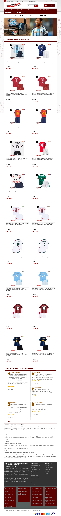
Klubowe (7, 10)
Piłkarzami (13, 10)
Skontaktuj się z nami (35, 469)
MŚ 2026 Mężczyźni (10, 12)
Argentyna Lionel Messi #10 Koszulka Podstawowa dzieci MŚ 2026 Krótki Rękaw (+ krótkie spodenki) (16, 61)
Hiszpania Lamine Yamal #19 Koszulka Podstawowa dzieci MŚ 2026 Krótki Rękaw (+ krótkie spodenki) (17, 126)
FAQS (32, 481)
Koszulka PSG (19, 476)
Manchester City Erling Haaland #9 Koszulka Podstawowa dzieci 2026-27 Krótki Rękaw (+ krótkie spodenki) (16, 289)
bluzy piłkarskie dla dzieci (50, 488)
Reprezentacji (25, 10)
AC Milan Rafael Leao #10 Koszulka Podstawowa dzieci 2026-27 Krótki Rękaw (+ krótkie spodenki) (16, 321)
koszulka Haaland (22, 494)
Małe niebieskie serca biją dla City (12, 443)
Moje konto (47, 465)
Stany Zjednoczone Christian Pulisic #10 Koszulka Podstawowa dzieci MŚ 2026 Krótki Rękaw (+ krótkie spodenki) (17, 191)
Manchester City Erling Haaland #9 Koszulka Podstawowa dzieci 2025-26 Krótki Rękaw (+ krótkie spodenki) (42, 393)
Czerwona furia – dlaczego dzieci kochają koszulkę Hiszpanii (19, 452)
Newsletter (47, 471)
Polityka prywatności (35, 465)
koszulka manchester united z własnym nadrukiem (9, 502)
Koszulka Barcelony (14, 474)
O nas (32, 479)
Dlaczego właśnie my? (36, 475)
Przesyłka (33, 467)
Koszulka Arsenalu (12, 476)
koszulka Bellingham (22, 496)
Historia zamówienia (49, 467)
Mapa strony (34, 484)
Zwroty (32, 473)
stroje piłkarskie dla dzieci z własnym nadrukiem (49, 497)
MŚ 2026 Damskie (21, 12)
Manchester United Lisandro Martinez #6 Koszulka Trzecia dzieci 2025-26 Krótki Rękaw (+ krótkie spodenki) (18, 384)
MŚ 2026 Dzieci (46, 10)
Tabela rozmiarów (35, 471)
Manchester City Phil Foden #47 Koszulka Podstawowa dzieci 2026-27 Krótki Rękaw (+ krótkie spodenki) (43, 289)
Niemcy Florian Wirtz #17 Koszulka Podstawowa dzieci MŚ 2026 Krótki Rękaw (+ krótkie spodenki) (17, 159)
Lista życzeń (47, 469)
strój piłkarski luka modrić (23, 493)
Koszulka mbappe (22, 488)
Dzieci (18, 10)
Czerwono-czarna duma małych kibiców (14, 424)
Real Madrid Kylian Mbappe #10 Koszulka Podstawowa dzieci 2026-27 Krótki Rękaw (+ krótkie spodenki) (16, 256)
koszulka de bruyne (22, 491)
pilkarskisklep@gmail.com (33, 1)
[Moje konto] (52, 1)
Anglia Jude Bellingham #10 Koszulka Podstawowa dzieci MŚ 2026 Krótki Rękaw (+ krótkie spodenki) (42, 224)
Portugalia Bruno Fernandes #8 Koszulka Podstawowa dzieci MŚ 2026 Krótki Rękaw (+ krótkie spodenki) (43, 94)
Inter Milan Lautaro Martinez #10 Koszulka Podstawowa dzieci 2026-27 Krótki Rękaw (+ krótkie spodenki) (16, 354)
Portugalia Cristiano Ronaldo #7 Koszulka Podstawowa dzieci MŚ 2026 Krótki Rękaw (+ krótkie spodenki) (17, 94)
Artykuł (46, 473)
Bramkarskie (32, 10)
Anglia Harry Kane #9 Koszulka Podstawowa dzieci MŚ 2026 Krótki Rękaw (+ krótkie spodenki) (17, 224)
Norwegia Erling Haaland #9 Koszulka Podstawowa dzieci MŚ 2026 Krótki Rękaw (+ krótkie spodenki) (42, 159)
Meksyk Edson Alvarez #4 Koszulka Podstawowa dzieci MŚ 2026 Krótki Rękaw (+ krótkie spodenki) (42, 191)
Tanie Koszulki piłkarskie (26, 510)
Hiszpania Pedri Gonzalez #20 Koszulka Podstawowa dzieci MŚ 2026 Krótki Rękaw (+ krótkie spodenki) (43, 126)
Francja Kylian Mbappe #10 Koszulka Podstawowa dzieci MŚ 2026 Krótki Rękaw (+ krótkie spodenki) (42, 61)
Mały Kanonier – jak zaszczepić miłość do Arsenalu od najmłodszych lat (22, 434)
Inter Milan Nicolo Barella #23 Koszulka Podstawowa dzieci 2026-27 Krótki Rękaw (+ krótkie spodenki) (43, 354)
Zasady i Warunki (35, 477)
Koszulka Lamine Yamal (23, 490)
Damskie (39, 10)
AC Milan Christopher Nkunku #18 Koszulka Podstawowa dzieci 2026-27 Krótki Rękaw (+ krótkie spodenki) (42, 321)
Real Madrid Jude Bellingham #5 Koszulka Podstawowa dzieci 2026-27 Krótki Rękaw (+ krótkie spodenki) (42, 256)
